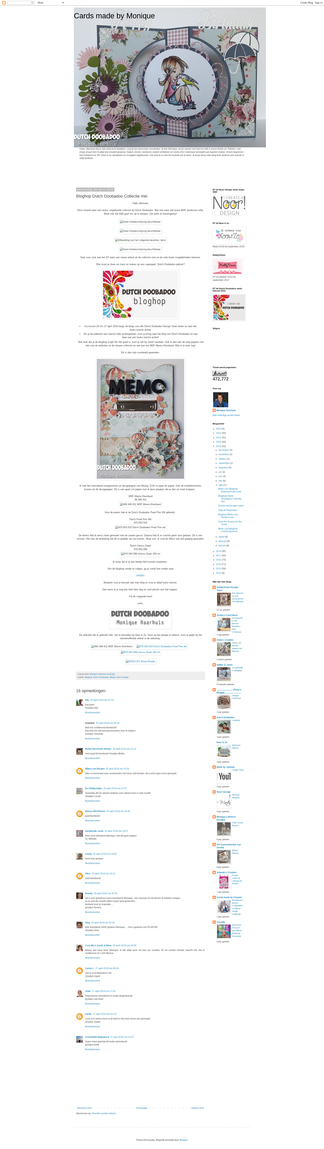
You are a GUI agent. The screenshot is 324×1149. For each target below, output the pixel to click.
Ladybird (236, 720)
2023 (219, 428)
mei (221, 480)
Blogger (184, 1140)
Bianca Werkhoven (95, 811)
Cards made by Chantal (229, 897)
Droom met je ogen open (231, 505)
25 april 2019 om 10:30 (117, 768)
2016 (219, 559)
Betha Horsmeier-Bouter (98, 749)
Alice (88, 873)
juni (221, 476)
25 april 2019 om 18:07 (116, 831)
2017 (219, 555)
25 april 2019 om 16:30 (118, 811)
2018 (219, 551)
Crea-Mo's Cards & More (98, 945)
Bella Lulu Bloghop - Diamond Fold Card (229, 490)
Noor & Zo (222, 742)
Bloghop (88, 677)
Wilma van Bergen (95, 768)
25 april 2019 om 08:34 (107, 723)
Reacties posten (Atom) (104, 1113)
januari (222, 545)
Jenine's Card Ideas (227, 615)
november (224, 454)
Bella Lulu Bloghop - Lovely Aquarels (228, 530)
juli (220, 472)
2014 (219, 568)
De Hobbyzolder (93, 788)
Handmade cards (94, 831)
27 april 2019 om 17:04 (104, 991)
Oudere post (197, 1108)
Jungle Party (238, 770)
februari (223, 541)
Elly (87, 700)
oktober (223, 459)
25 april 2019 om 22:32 (103, 922)
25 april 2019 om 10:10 (124, 749)
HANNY (140, 575)
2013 (219, 573)
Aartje (88, 1014)
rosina (88, 854)
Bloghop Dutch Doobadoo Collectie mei (230, 499)
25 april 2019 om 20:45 (105, 893)
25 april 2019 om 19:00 (105, 854)
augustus (224, 467)
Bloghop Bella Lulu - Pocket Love (228, 515)
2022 (219, 433)
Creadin (221, 922)
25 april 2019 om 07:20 (102, 700)
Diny (87, 922)
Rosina (89, 893)
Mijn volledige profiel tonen (226, 415)
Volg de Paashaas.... (228, 510)
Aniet (88, 991)
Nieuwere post (84, 1108)
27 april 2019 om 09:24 (107, 968)
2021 (219, 437)
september (224, 463)
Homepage (141, 1108)
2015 (219, 564)
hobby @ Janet (224, 665)
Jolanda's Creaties (227, 872)
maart (222, 536)
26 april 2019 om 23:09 (124, 945)
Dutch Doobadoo (101, 677)
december (224, 450)
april (221, 485)
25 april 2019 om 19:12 (103, 873)
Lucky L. (89, 968)
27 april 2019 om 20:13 (104, 1014)
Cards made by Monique (114, 16)
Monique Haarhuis (226, 410)
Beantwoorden (92, 712)
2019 (219, 446)
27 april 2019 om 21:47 (122, 1037)
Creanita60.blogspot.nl (97, 1037)
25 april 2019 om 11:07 (115, 788)
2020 (219, 442)
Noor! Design (123, 677)
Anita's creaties (225, 640)
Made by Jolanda (226, 767)
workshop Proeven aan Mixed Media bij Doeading (237, 930)
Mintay (113, 677)
